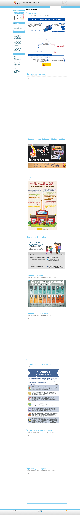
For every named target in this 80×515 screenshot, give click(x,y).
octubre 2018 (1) (17, 42)
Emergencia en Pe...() (17, 60)
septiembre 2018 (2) (17, 43)
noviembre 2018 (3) (17, 41)
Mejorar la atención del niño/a (39, 431)
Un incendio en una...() (17, 70)
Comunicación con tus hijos (39, 237)
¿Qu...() (15, 58)
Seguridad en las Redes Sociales (40, 364)
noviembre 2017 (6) (17, 48)
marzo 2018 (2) (16, 45)
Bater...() (17, 61)
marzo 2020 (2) (16, 33)
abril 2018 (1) (16, 44)
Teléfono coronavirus (36, 74)
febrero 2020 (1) (17, 34)
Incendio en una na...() (17, 66)
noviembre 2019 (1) (17, 36)
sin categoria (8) (16, 25)
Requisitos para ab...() (17, 68)
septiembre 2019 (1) (17, 38)
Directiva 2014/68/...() (17, 72)
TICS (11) (15, 26)
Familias (30, 177)
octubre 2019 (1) (17, 37)
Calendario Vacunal (35, 276)
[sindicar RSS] (66, 510)
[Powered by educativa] (15, 510)
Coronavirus (32, 14)
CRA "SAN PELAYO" (31, 3)
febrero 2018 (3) (17, 46)
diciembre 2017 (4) (17, 47)
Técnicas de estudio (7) (18, 28)
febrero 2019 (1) (17, 39)
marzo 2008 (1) (16, 49)
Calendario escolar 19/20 (37, 314)
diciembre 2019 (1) (17, 35)
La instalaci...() (16, 56)
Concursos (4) (16, 27)
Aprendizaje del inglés (36, 469)
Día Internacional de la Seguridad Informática (46, 139)
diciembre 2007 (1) (17, 50)
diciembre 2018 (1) (17, 40)
